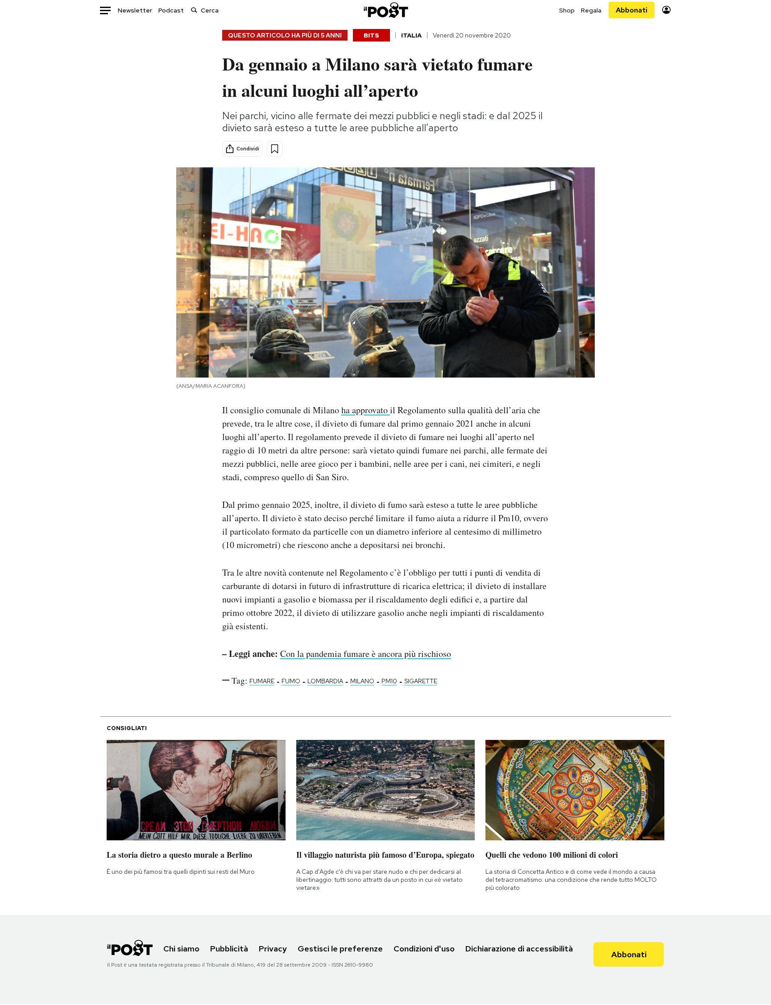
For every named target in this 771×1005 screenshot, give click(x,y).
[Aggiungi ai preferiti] (274, 148)
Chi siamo (181, 948)
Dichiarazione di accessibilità (519, 948)
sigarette (420, 681)
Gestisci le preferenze (340, 948)
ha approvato (365, 410)
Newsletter (135, 10)
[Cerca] (194, 10)
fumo (291, 681)
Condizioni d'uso (424, 948)
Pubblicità (229, 948)
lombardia (325, 681)
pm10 (389, 681)
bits (371, 35)
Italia (411, 35)
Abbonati (631, 10)
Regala (591, 10)
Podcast (171, 10)
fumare (261, 681)
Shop (567, 10)
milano (362, 681)
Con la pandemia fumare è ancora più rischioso (365, 654)
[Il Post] (385, 10)
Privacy (273, 948)
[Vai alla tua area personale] (666, 10)
